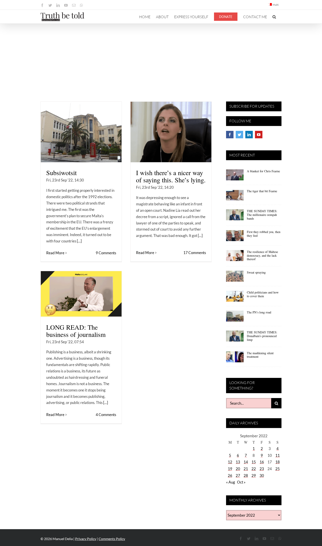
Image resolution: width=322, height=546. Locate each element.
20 (238, 468)
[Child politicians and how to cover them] (235, 298)
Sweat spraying (256, 272)
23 (262, 468)
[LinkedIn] (249, 134)
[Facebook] (230, 134)
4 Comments (106, 414)
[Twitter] (239, 134)
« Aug (230, 482)
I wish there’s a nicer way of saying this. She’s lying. (171, 176)
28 (246, 475)
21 (246, 468)
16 (262, 462)
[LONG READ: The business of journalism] (81, 294)
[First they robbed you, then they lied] (235, 237)
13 (238, 462)
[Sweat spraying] (235, 278)
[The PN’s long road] (235, 318)
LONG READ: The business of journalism (76, 331)
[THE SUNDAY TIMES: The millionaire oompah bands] (235, 216)
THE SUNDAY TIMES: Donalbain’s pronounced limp (262, 336)
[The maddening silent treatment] (235, 358)
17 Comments (194, 252)
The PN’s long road (259, 312)
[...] (79, 241)
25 (277, 468)
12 (230, 462)
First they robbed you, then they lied (263, 234)
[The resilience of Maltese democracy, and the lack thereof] (235, 257)
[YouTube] (258, 134)
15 (253, 462)
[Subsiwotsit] (81, 132)
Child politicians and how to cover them (263, 294)
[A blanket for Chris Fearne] (235, 176)
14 (246, 462)
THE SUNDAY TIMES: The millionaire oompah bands (262, 215)
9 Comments (106, 253)
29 (253, 475)
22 (253, 468)
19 (230, 468)
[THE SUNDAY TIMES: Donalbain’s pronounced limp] (235, 338)
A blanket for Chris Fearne (263, 171)
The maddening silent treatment (260, 355)
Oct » (241, 482)
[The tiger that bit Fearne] (235, 196)
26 (230, 475)
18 (277, 462)
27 (238, 475)
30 (262, 475)
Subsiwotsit (61, 172)
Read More (55, 253)
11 (277, 455)
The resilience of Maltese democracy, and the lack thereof (262, 255)
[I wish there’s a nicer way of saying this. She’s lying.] (171, 132)
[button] (274, 16)
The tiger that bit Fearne (262, 191)
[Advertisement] (161, 56)
